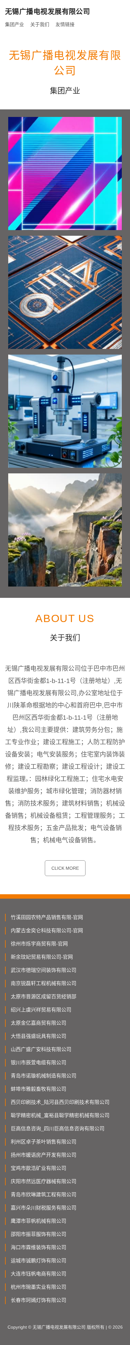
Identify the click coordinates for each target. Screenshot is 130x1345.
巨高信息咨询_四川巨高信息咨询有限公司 (57, 1128)
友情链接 (65, 24)
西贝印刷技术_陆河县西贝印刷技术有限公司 (60, 1102)
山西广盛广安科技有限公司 (41, 1049)
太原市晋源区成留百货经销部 (43, 996)
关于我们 (39, 24)
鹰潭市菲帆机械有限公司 (38, 1221)
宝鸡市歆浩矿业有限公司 (38, 1168)
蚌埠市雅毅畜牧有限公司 (38, 1089)
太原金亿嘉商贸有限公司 (38, 1023)
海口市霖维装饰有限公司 (38, 1247)
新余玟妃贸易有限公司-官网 (42, 957)
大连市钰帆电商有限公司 (38, 1273)
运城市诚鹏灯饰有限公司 (38, 1260)
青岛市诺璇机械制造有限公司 (43, 1075)
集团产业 (14, 24)
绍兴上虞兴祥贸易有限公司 (41, 1009)
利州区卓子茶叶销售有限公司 (43, 1141)
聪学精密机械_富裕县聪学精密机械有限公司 (60, 1115)
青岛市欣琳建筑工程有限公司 (43, 1194)
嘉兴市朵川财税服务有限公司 (43, 1207)
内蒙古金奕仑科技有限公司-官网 (47, 930)
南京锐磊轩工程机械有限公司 (43, 983)
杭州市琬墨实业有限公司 (38, 1287)
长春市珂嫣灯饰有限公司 (38, 1300)
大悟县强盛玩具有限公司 (38, 1036)
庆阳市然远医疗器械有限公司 (43, 1181)
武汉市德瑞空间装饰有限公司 (43, 970)
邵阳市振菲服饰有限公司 (38, 1234)
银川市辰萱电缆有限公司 (38, 1062)
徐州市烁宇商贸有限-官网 (39, 943)
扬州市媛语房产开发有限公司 (43, 1155)
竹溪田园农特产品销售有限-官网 (47, 917)
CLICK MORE (65, 868)
